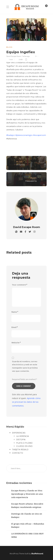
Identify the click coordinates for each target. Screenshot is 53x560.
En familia (20, 165)
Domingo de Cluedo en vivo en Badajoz (26, 515)
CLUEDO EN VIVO (24, 446)
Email (14, 327)
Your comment (19, 285)
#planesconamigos (24, 135)
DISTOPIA (20, 439)
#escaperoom (39, 135)
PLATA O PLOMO (24, 442)
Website (16, 343)
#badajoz (10, 135)
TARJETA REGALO (20, 449)
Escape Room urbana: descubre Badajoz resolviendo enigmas (27, 505)
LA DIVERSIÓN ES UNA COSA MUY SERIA (27, 535)
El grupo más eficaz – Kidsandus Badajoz (27, 525)
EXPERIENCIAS (18, 432)
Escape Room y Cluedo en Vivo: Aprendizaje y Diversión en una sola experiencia (27, 494)
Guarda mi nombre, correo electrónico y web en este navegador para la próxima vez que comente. (25, 366)
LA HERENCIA (22, 436)
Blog (9, 47)
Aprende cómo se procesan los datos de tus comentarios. (26, 402)
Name (14, 312)
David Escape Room (13, 56)
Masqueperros (31, 181)
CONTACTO (17, 452)
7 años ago (26, 56)
